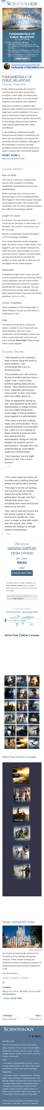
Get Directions (9, 994)
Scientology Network (26, 1075)
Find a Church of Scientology (28, 1068)
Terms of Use (26, 1103)
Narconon (19, 1089)
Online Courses (35, 1066)
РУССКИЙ (31, 1048)
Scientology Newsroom (29, 1078)
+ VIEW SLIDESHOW (35, 950)
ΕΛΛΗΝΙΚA (36, 1053)
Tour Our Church (10, 973)
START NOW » (22, 58)
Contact (16, 1068)
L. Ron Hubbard (7, 1063)
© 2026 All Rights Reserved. (20, 1100)
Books (27, 1066)
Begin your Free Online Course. (13, 158)
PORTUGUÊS (14, 1056)
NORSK (29, 1051)
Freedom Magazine (17, 1086)
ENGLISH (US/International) (10, 1045)
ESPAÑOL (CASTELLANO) (24, 1053)
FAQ (23, 1066)
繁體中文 (37, 1048)
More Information (7, 1068)
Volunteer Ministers (15, 1066)
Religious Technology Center (18, 1081)
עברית (18, 1048)
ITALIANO (5, 1056)
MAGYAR (23, 1051)
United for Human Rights (28, 1091)
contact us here (18, 296)
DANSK (4, 1048)
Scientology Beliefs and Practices (23, 1063)
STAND (27, 1086)
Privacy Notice (6, 1103)
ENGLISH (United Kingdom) (28, 1045)
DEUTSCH (16, 1051)
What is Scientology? (14, 1078)
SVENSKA (36, 1051)
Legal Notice (34, 1103)
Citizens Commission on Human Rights (25, 1094)
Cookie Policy (16, 1103)
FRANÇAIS (11, 1048)
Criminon (12, 1089)
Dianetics (16, 1075)
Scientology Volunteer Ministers (12, 1083)
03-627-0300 (16, 998)
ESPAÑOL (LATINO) (8, 1053)
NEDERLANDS (6, 1051)
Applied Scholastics (29, 1089)
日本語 (24, 1048)
